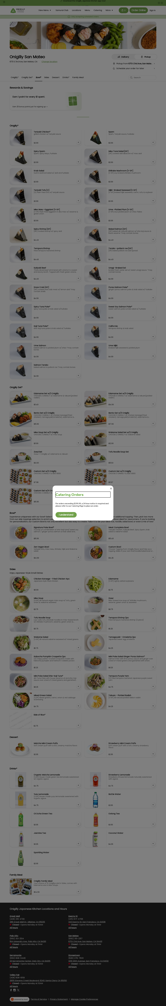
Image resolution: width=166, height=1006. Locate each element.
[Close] (111, 488)
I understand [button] (66, 514)
